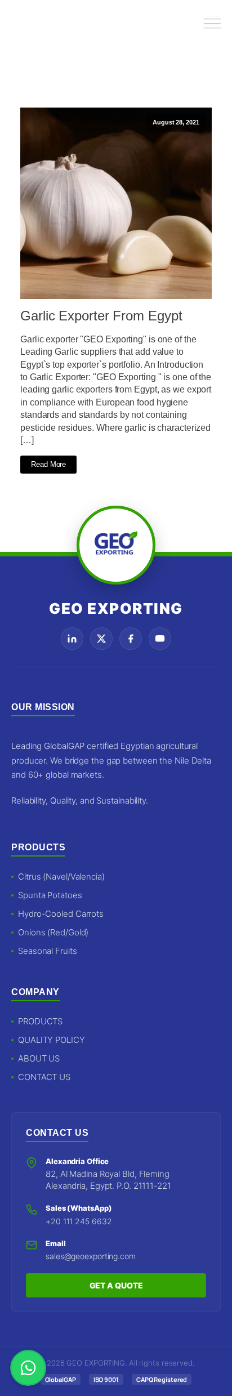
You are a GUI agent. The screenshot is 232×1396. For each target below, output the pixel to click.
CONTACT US (44, 1077)
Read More (48, 464)
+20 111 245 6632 (78, 1221)
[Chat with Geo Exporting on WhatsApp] (28, 1368)
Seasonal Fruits (47, 950)
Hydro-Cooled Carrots (61, 913)
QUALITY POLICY (51, 1039)
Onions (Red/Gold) (53, 932)
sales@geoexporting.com (91, 1256)
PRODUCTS (40, 1021)
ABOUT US (39, 1058)
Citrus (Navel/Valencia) (61, 876)
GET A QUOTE (116, 1285)
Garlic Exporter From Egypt (101, 315)
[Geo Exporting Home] (35, 22)
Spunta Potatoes (50, 895)
